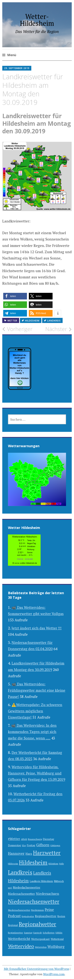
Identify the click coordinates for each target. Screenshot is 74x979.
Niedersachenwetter (21, 894)
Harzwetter (47, 852)
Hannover (16, 853)
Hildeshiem (53, 863)
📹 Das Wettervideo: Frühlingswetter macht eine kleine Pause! (36, 690)
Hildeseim (13, 863)
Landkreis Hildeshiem (41, 881)
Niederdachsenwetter (26, 887)
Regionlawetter (15, 932)
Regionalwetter (37, 924)
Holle (61, 863)
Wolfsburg (56, 946)
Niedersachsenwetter (33, 901)
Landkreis (54, 320)
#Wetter (14, 839)
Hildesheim (32, 320)
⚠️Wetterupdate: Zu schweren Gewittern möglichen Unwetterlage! (35, 711)
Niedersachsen (47, 893)
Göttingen (55, 845)
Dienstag (48, 839)
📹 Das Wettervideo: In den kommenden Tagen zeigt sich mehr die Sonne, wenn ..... (32, 731)
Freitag (31, 845)
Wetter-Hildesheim (37, 20)
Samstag (28, 932)
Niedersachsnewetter (19, 910)
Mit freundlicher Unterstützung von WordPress (36, 969)
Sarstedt (37, 932)
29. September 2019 (16, 68)
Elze (24, 845)
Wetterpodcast (40, 939)
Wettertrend (57, 939)
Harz (28, 854)
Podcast (14, 915)
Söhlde (58, 932)
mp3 (10, 887)
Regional (13, 925)
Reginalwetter (28, 916)
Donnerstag (14, 845)
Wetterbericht (19, 938)
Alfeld (24, 839)
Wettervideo (21, 946)
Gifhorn (42, 844)
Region (61, 916)
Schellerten (48, 932)
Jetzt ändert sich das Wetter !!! (36, 628)
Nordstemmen (37, 910)
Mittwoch (59, 881)
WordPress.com (54, 974)
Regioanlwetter (45, 916)
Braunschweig (35, 839)
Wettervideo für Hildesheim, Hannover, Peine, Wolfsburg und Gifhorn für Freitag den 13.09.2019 (36, 773)
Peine (49, 909)
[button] (15, 296)
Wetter (12, 320)
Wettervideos (40, 947)
